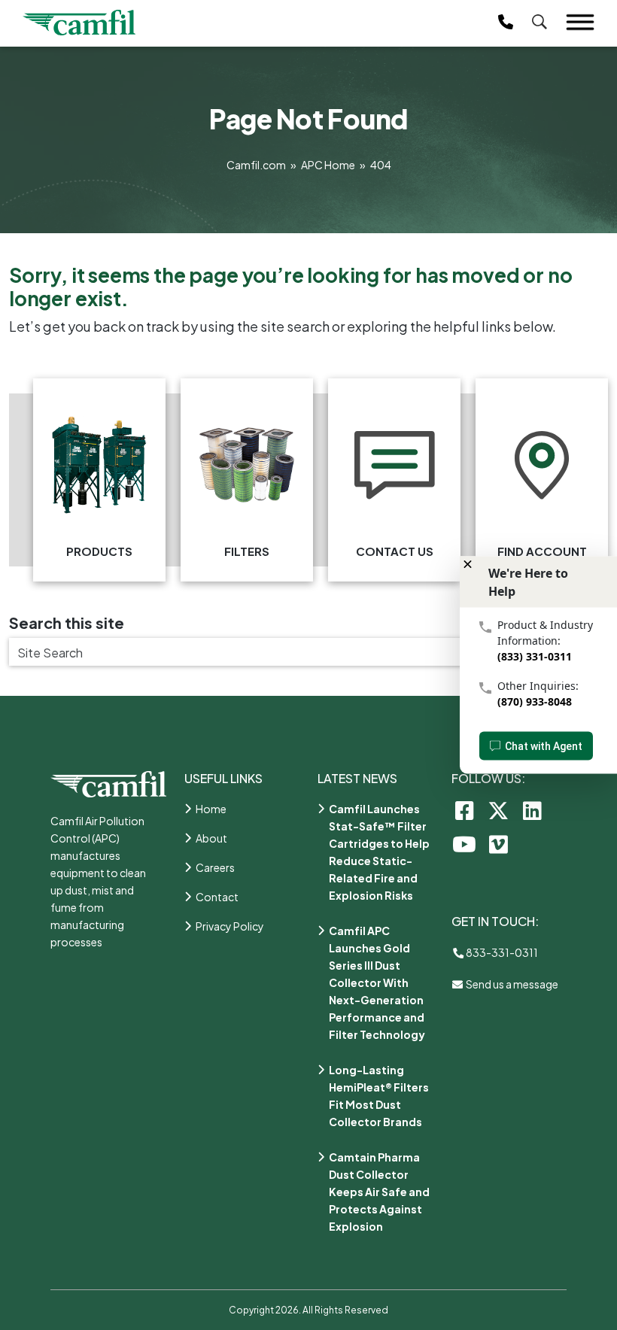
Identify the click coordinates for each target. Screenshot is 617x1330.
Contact (217, 896)
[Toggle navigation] (580, 22)
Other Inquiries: (538, 686)
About (211, 838)
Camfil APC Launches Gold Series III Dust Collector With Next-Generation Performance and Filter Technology (377, 982)
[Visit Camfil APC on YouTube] (464, 843)
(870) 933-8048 (534, 701)
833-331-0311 (501, 952)
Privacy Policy (230, 926)
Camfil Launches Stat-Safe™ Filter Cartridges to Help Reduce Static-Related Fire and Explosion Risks (379, 852)
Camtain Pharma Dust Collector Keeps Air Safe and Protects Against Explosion (379, 1191)
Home (211, 808)
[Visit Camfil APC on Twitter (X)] (498, 810)
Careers (215, 867)
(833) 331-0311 (534, 656)
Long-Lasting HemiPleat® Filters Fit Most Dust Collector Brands (379, 1095)
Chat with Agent (543, 746)
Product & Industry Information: (545, 633)
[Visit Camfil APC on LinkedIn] (532, 810)
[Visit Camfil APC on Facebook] (464, 810)
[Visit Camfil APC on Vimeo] (498, 843)
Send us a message (511, 984)
